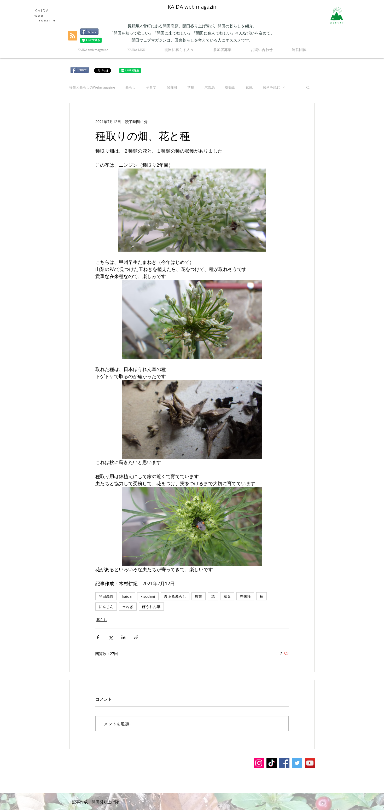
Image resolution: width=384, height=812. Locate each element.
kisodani (148, 596)
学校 (190, 87)
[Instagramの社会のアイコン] (259, 763)
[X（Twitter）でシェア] (110, 637)
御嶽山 (230, 87)
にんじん (106, 606)
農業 (198, 596)
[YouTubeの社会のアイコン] (310, 763)
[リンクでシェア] (136, 637)
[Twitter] (297, 763)
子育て (151, 87)
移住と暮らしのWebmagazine (92, 87)
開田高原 (106, 596)
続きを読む (271, 87)
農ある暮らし (175, 596)
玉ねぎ (127, 606)
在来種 (245, 596)
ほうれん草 (151, 606)
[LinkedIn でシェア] (123, 637)
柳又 (227, 596)
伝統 (249, 87)
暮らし (130, 87)
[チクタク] (271, 763)
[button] (308, 87)
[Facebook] (284, 763)
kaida (127, 596)
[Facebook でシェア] (97, 637)
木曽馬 (210, 87)
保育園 (172, 87)
